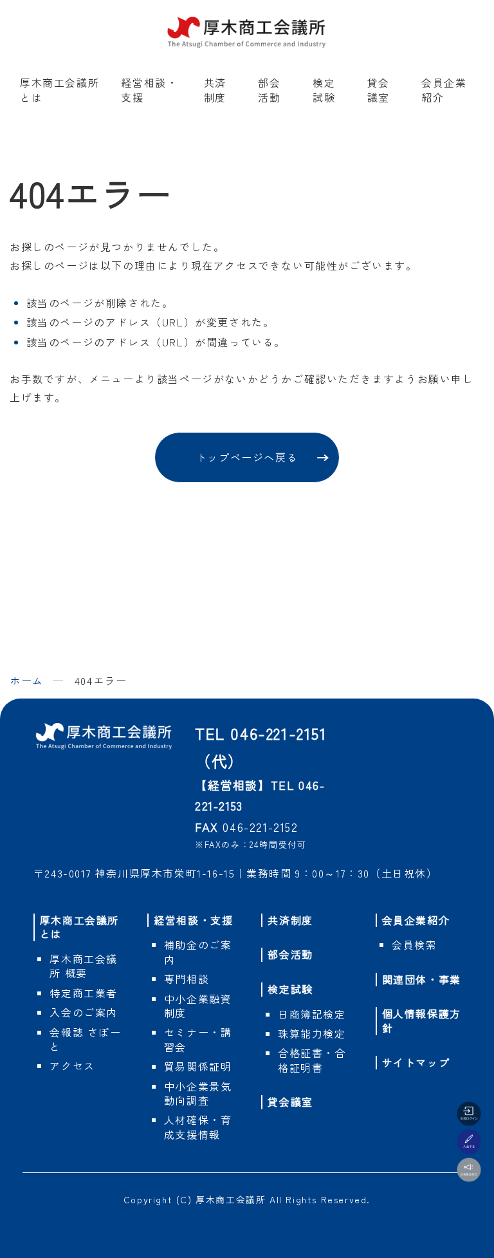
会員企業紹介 (443, 89)
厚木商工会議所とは (59, 89)
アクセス (72, 1065)
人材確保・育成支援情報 (198, 1126)
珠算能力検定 (312, 1033)
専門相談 (186, 978)
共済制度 (215, 89)
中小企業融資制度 (198, 1005)
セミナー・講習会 (198, 1039)
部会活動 (269, 89)
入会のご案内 (84, 1012)
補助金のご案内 (198, 951)
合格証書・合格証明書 (312, 1060)
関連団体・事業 (421, 979)
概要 (84, 966)
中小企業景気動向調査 (198, 1093)
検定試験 (324, 89)
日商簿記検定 (312, 1014)
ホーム (27, 680)
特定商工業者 (84, 992)
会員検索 (414, 944)
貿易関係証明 (198, 1066)
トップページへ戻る (247, 457)
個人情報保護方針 (421, 1020)
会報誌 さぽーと (85, 1039)
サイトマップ (416, 1062)
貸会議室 (378, 89)
